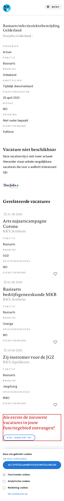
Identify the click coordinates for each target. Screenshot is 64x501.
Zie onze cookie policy (15, 459)
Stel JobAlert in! (19, 437)
